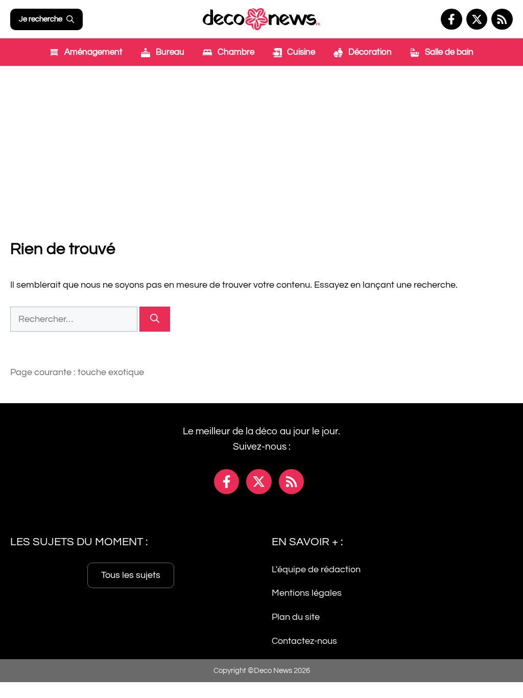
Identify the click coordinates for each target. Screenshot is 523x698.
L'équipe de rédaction (316, 569)
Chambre (235, 52)
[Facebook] (451, 19)
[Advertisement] (261, 142)
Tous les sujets (130, 574)
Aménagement (92, 52)
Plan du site (296, 617)
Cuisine (300, 52)
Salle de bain (448, 52)
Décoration (369, 52)
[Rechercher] (154, 319)
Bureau (169, 52)
